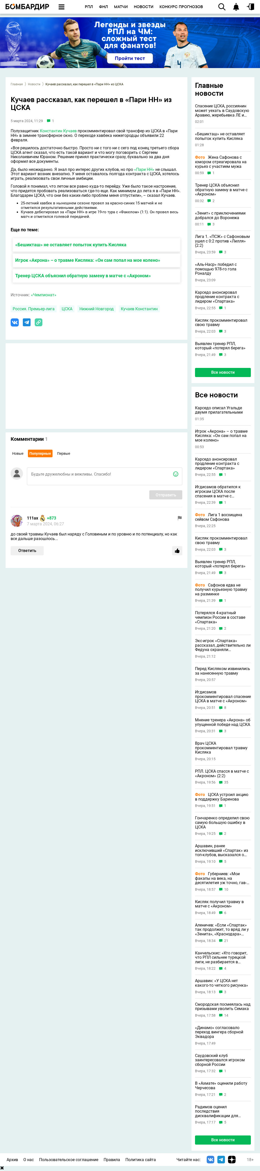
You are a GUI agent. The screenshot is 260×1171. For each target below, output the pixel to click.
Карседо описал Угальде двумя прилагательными (219, 410)
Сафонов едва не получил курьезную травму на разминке (221, 589)
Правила (112, 1160)
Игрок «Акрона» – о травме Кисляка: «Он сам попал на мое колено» (87, 260)
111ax (32, 518)
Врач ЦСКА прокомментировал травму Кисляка (221, 748)
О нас (28, 1160)
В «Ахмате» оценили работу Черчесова (221, 1085)
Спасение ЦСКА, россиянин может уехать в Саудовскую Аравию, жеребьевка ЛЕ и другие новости (222, 110)
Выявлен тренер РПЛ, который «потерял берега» (220, 345)
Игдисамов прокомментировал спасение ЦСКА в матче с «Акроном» (223, 696)
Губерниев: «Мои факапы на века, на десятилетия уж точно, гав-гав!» (221, 878)
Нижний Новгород (96, 308)
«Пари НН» (144, 169)
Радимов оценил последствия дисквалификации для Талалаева (216, 1111)
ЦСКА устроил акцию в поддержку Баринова (221, 796)
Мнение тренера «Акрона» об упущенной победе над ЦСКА (222, 722)
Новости (34, 84)
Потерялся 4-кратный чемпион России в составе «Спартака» (220, 617)
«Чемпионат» (43, 294)
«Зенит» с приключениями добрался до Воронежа (220, 215)
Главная (17, 84)
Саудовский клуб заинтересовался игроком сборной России (220, 1060)
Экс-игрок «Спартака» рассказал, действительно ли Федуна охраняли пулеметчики (223, 645)
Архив (12, 1160)
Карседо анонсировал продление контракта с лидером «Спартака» (217, 297)
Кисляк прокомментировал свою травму (221, 322)
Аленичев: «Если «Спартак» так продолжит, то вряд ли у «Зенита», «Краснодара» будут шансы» (222, 929)
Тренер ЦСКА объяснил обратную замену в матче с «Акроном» (83, 275)
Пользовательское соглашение (68, 1160)
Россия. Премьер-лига (34, 308)
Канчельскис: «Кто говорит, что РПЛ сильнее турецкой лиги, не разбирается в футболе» (221, 957)
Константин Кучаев (58, 130)
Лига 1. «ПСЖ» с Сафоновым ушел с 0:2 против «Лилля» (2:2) (222, 241)
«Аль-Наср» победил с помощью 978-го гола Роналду (216, 269)
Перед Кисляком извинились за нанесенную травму (222, 670)
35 (226, 782)
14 (226, 1015)
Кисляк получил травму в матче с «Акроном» (219, 904)
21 (226, 941)
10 (226, 889)
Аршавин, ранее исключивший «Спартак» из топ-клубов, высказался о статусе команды (221, 850)
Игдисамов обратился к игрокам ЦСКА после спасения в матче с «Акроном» (218, 491)
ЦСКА (67, 308)
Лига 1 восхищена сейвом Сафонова (218, 517)
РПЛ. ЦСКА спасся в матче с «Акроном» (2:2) (222, 773)
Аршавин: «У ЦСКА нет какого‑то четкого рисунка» (221, 983)
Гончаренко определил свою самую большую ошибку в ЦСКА (222, 822)
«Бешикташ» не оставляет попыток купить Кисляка (70, 244)
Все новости (223, 372)
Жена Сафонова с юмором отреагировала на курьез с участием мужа (221, 162)
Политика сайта (140, 1160)
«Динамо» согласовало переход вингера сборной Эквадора (219, 1032)
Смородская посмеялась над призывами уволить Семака (223, 1006)
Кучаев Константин (139, 308)
